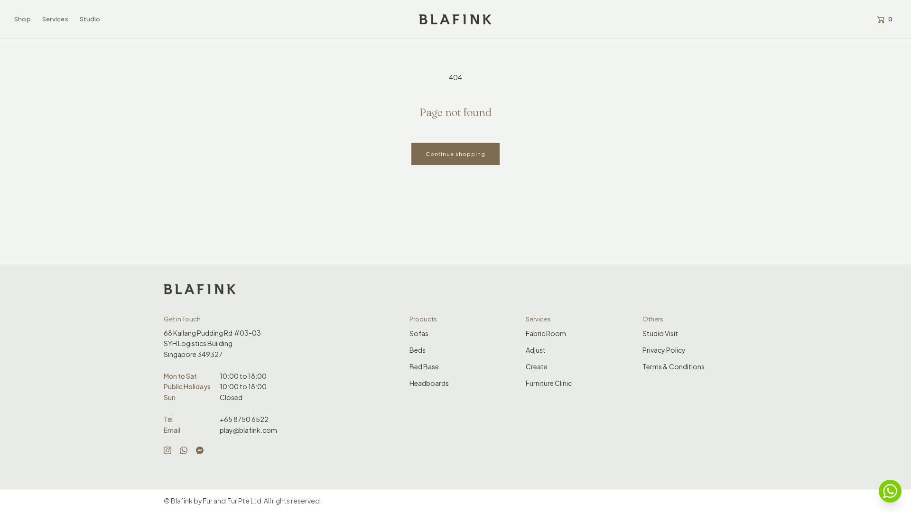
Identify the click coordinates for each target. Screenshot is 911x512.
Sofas (418, 333)
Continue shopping (455, 154)
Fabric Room (546, 333)
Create (537, 366)
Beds (417, 350)
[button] (23, 19)
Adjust (536, 350)
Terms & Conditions (673, 366)
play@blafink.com (248, 430)
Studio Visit (660, 333)
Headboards (429, 383)
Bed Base (424, 366)
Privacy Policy (664, 350)
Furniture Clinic (549, 383)
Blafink (182, 500)
